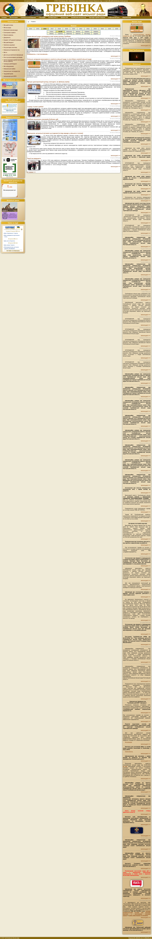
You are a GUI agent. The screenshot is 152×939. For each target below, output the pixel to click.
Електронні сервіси (9, 32)
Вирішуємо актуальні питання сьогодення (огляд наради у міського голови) (55, 133)
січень (51, 31)
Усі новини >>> (31, 172)
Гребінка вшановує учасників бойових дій (42, 119)
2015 (37, 28)
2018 (59, 28)
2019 (66, 28)
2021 (80, 28)
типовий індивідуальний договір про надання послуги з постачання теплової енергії (136, 913)
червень (95, 31)
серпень (60, 33)
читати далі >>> (115, 56)
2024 (102, 28)
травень (87, 31)
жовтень (78, 33)
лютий (60, 31)
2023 (95, 28)
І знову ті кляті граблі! (35, 106)
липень (51, 33)
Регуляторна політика (10, 47)
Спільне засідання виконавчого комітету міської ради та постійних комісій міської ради (59, 59)
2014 (30, 28)
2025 (109, 28)
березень (69, 31)
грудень (96, 33)
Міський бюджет (9, 42)
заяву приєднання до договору (138, 915)
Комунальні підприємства (12, 50)
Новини (33, 21)
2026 (116, 28)
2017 (52, 28)
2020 (73, 28)
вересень (69, 33)
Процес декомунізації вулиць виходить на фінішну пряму (48, 82)
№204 (125, 766)
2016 (44, 28)
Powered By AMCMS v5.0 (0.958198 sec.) (140, 938)
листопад (87, 33)
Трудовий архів (8, 74)
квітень (78, 31)
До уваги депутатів (137, 24)
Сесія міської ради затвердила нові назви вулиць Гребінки (49, 36)
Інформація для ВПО (10, 76)
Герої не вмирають (34, 158)
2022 (88, 28)
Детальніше (128, 742)
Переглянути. (129, 751)
